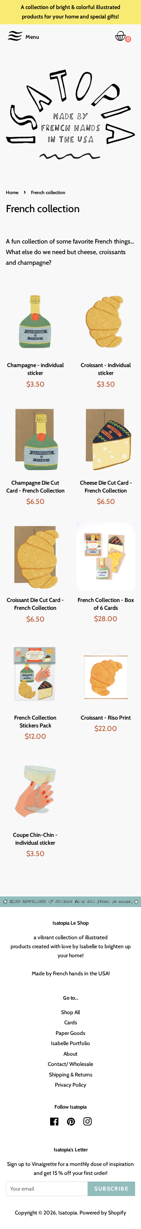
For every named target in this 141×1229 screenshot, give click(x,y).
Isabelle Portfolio (70, 1043)
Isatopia (67, 1212)
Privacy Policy (70, 1085)
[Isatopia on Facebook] (54, 1123)
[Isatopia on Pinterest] (71, 1123)
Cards (70, 1022)
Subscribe (111, 1188)
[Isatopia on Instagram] (87, 1123)
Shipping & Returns (70, 1074)
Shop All (70, 1012)
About (70, 1054)
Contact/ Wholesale (70, 1064)
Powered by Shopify (103, 1212)
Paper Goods (70, 1033)
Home (12, 192)
